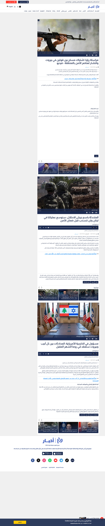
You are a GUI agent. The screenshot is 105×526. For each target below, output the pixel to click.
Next (39, 161)
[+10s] (96, 227)
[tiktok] (67, 460)
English (11, 6)
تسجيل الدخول (23, 2)
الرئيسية (97, 11)
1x (43, 227)
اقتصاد (58, 11)
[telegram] (61, 460)
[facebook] (32, 460)
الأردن (84, 11)
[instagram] (44, 460)
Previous (41, 161)
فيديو (29, 11)
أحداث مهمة (35, 11)
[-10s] (93, 227)
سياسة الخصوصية (74, 523)
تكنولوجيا (42, 11)
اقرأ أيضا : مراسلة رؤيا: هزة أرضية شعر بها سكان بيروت (80, 78)
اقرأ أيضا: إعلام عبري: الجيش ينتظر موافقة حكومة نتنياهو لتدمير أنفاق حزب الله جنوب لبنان (70, 254)
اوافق (20, 522)
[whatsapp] (50, 460)
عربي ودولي (64, 11)
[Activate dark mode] (19, 7)
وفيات (25, 11)
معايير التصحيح (44, 467)
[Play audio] (40, 227)
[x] (38, 460)
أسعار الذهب (90, 11)
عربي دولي (87, 67)
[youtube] (55, 460)
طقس (70, 11)
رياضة (53, 11)
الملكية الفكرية (52, 467)
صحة (80, 11)
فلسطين (75, 11)
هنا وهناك (48, 11)
